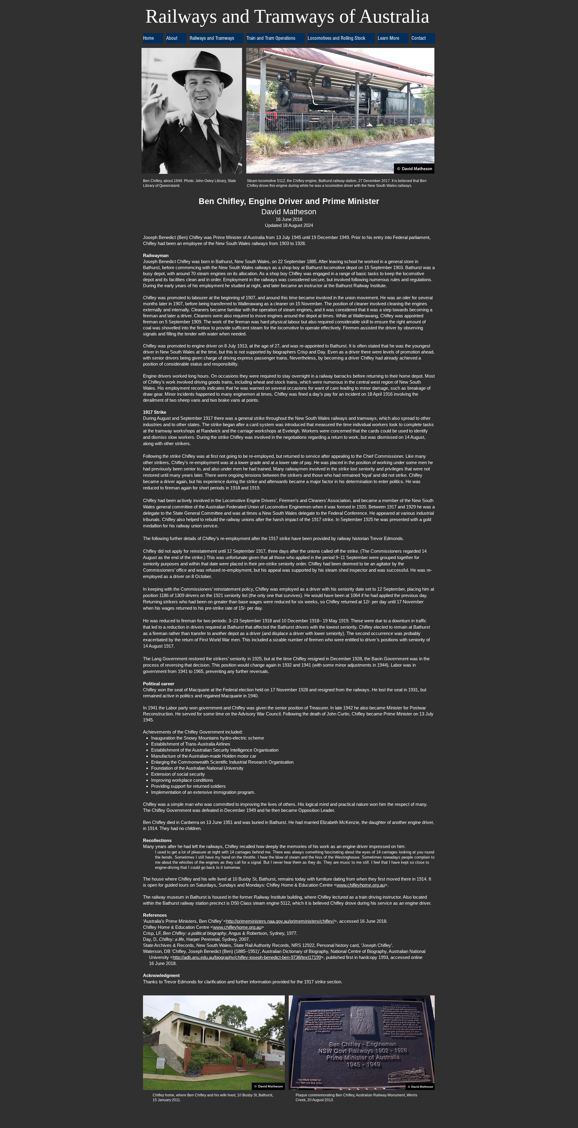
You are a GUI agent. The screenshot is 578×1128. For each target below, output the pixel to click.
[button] (176, 38)
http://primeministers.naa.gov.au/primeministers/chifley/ (280, 921)
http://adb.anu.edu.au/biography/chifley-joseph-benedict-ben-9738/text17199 (247, 957)
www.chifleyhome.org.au (361, 885)
